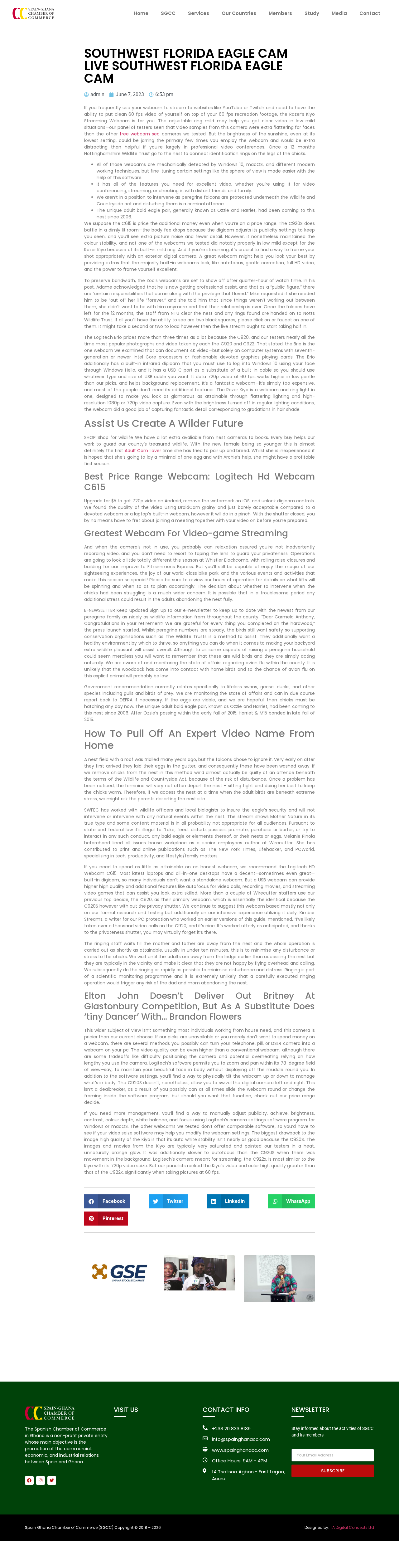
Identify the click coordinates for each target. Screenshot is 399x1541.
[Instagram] (40, 1480)
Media (339, 13)
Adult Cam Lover (143, 450)
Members (280, 13)
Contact (369, 13)
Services (198, 13)
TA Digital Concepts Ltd (352, 1527)
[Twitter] (51, 1480)
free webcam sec (140, 134)
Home (141, 13)
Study (312, 13)
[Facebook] (29, 1480)
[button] (107, 1201)
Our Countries (239, 13)
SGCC (168, 13)
